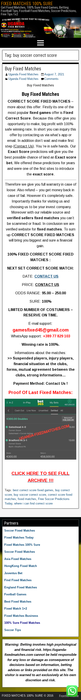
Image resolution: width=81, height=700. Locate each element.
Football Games (15, 594)
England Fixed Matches (20, 587)
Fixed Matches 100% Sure (22, 544)
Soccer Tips (12, 630)
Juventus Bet (13, 573)
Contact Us (23, 146)
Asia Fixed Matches (17, 559)
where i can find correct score (33, 503)
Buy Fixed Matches (23, 68)
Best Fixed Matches (17, 601)
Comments (51, 79)
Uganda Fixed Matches (23, 74)
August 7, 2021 (54, 74)
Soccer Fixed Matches (19, 530)
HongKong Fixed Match (20, 566)
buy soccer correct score (30, 494)
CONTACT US (46, 276)
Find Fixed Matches (18, 580)
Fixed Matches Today (19, 537)
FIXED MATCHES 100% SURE (27, 3)
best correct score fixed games (33, 490)
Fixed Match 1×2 (15, 608)
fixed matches (27, 499)
